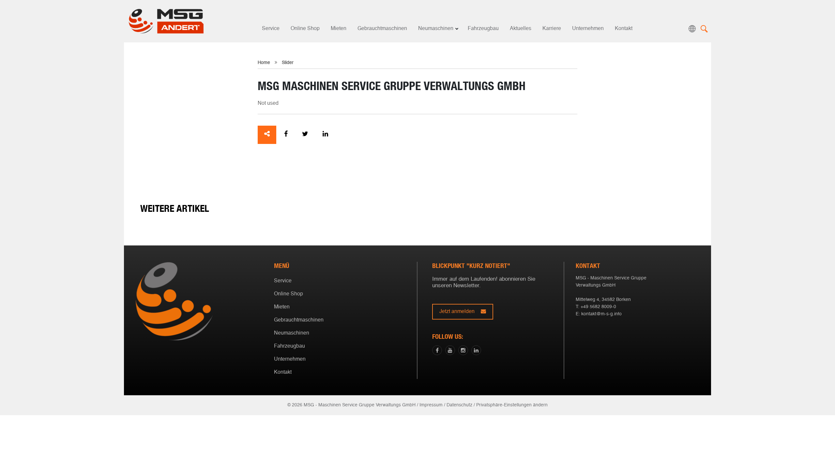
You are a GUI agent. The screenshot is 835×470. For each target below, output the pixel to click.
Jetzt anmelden (457, 311)
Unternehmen (588, 28)
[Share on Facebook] (286, 135)
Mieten (338, 28)
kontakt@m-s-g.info (601, 314)
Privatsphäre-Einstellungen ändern (512, 405)
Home (264, 62)
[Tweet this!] (305, 135)
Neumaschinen (435, 28)
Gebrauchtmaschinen (382, 28)
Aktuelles (520, 28)
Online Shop (305, 28)
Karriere (551, 28)
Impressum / (432, 405)
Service (271, 28)
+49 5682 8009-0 (598, 307)
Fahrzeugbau (483, 28)
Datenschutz (459, 405)
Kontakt (623, 28)
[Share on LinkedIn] (325, 135)
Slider (288, 62)
